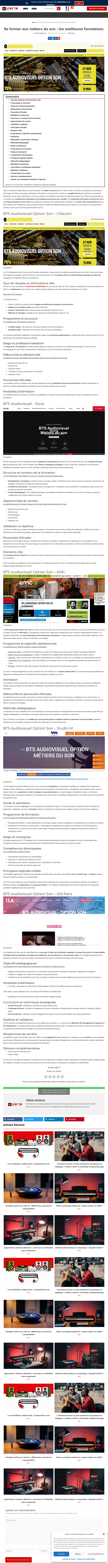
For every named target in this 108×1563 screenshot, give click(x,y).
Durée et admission (18, 146)
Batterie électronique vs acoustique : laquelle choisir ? (79, 1248)
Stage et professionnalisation (23, 106)
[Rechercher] (58, 8)
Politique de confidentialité (86, 1559)
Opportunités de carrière (21, 121)
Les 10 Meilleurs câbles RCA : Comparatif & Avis (29, 1164)
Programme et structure (20, 103)
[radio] (46, 1077)
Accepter (61, 1554)
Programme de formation (21, 149)
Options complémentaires (21, 176)
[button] (104, 1534)
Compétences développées (22, 155)
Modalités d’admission (20, 115)
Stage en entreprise (19, 152)
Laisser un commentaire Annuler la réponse (28, 179)
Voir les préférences (96, 1554)
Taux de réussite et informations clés (26, 100)
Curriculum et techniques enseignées (25, 167)
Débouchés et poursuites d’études (24, 140)
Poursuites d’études (19, 112)
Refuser (78, 1554)
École (34, 22)
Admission (15, 137)
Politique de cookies (69, 1559)
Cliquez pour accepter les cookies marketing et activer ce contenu (54, 1091)
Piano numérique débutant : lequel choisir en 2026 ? (79, 1206)
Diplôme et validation (19, 170)
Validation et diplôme (19, 124)
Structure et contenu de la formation (25, 118)
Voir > (28, 1167)
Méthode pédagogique (20, 143)
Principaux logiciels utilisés (22, 158)
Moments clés (16, 130)
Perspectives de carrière (21, 173)
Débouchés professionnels (21, 109)
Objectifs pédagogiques (20, 161)
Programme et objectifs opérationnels (26, 134)
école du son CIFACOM (35, 286)
